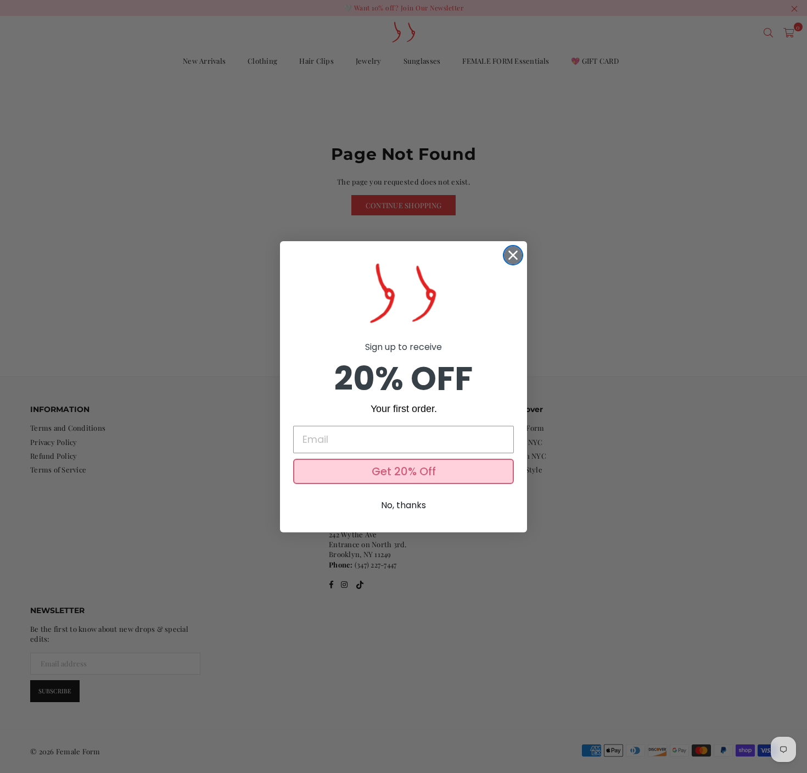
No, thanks (403, 505)
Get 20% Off (404, 471)
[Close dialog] (513, 255)
